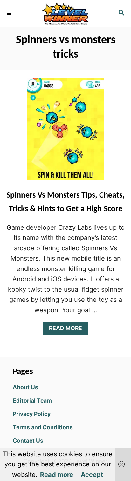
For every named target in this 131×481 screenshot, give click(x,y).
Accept (92, 474)
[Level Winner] (65, 13)
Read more (56, 474)
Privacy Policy (32, 413)
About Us (25, 387)
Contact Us (28, 440)
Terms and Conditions (43, 427)
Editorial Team (32, 400)
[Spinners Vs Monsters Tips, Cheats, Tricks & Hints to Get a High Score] (65, 132)
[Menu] (9, 13)
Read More (68, 329)
